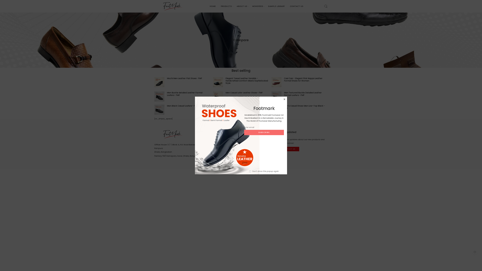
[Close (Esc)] (284, 99)
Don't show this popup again (265, 171)
